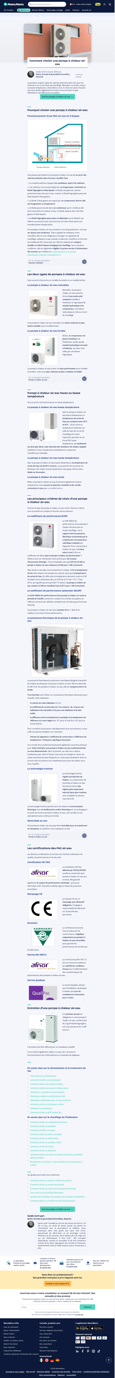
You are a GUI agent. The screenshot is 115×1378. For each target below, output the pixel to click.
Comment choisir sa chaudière (43, 1126)
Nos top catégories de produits (51, 1330)
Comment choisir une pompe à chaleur (46, 1084)
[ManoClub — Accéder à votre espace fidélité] (98, 4)
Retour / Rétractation (11, 1330)
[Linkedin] (77, 1351)
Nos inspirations (46, 1344)
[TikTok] (99, 1351)
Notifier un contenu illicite (13, 1340)
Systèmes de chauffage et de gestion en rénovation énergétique (57, 1196)
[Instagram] (93, 1351)
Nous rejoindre (9, 1347)
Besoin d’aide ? (9, 1334)
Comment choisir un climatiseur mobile (47, 1104)
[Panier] (109, 4)
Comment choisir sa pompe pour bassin (47, 1184)
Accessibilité (71, 1375)
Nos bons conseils (46, 1327)
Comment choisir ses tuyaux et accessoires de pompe (53, 1188)
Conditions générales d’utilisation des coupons (21, 1354)
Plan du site (30, 1372)
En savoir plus (79, 1314)
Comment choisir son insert (42, 1146)
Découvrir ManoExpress (48, 1351)
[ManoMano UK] (47, 1360)
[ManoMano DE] (52, 1360)
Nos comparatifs (46, 1334)
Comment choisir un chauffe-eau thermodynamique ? (53, 1200)
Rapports (61, 1375)
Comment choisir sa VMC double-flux (46, 1112)
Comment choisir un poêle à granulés (46, 1134)
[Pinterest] (88, 1351)
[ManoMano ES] (57, 1360)
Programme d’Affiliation (12, 1351)
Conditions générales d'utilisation (96, 1372)
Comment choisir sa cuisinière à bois (45, 1142)
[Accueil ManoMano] (14, 4)
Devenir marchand (11, 1344)
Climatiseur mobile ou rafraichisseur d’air (47, 1096)
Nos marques (45, 1337)
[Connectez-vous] (104, 4)
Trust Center (77, 1372)
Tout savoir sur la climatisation (43, 1076)
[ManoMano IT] (41, 1360)
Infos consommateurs (47, 1375)
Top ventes (44, 1347)
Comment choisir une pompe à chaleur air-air (49, 1088)
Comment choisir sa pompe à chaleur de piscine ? (51, 1180)
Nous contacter (9, 1337)
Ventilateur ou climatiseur (41, 1108)
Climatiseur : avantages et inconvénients (47, 1092)
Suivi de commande (11, 1327)
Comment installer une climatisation (45, 1080)
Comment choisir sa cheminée (43, 1150)
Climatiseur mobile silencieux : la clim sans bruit (50, 1100)
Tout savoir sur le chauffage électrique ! (47, 1192)
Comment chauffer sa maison (42, 1130)
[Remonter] (108, 1360)
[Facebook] (82, 1351)
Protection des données (61, 1372)
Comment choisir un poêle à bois (44, 1138)
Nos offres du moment (48, 1340)
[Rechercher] (30, 4)
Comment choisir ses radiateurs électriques (48, 1122)
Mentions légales (43, 1372)
